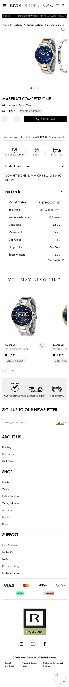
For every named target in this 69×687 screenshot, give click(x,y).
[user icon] (63, 5)
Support (10, 534)
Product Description (17, 166)
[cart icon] (41, 345)
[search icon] (52, 5)
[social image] (23, 647)
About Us (11, 437)
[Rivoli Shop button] (60, 678)
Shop (7, 471)
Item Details (12, 191)
